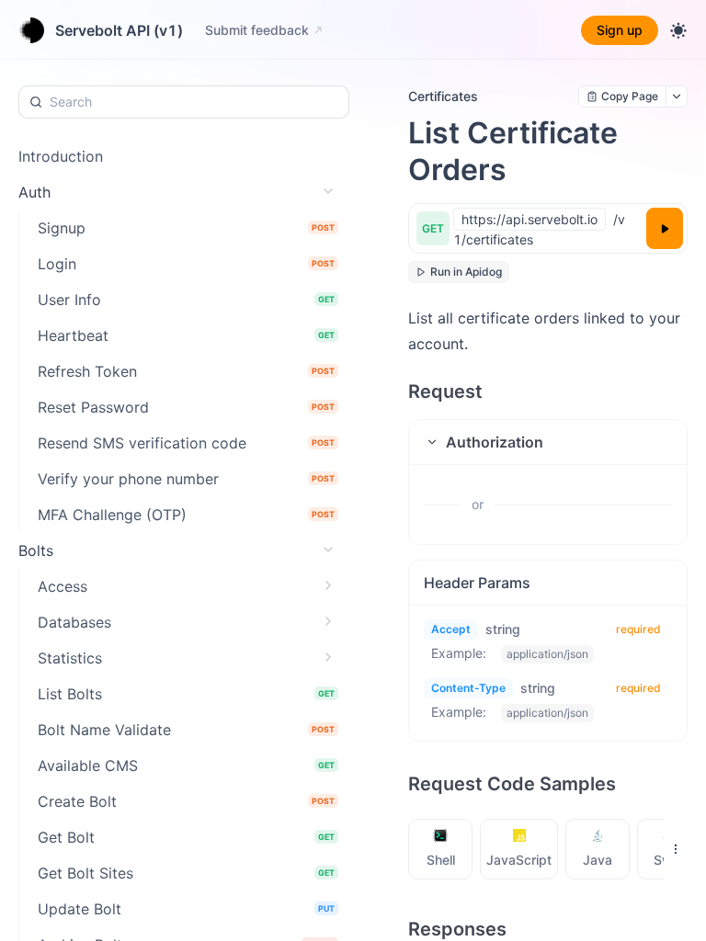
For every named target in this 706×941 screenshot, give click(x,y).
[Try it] (664, 228)
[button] (548, 442)
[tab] (441, 849)
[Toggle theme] (678, 30)
